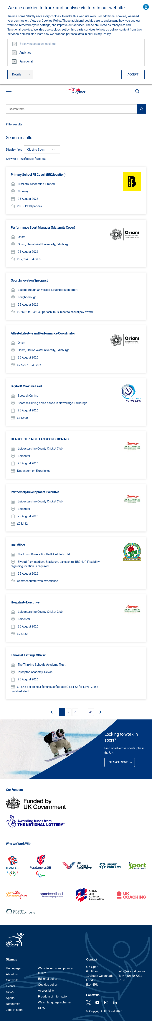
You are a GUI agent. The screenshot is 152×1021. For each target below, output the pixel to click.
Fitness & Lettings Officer (28, 655)
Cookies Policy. (52, 20)
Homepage (76, 91)
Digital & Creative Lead (26, 386)
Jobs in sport (14, 1009)
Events (10, 986)
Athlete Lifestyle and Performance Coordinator (43, 333)
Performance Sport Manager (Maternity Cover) (43, 227)
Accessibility (46, 990)
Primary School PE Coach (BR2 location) (38, 174)
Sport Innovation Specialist (29, 280)
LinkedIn (115, 1002)
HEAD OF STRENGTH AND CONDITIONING (40, 439)
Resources (13, 1003)
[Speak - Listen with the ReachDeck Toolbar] (146, 7)
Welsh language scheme (54, 1002)
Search (137, 91)
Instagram (106, 1002)
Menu (8, 91)
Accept (133, 74)
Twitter (88, 1002)
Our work (12, 980)
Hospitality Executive (25, 602)
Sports (10, 998)
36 (90, 712)
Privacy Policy (101, 34)
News (10, 992)
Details (16, 74)
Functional (26, 61)
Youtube (97, 1002)
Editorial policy (47, 978)
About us (12, 974)
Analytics (25, 52)
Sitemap (11, 959)
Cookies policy (47, 984)
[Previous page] (51, 712)
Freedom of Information (53, 996)
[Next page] (100, 712)
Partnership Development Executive (35, 492)
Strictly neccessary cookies (38, 44)
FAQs (41, 1008)
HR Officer (18, 545)
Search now (118, 762)
